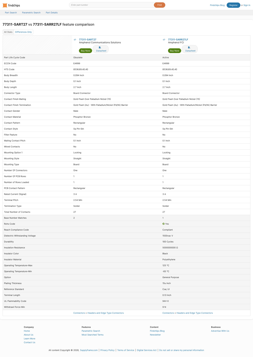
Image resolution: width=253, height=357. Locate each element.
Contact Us (29, 342)
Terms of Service (125, 350)
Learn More (29, 338)
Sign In (247, 5)
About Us (28, 334)
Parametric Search (91, 331)
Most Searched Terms (92, 334)
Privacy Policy (107, 350)
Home (27, 331)
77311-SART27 (87, 39)
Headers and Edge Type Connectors (105, 313)
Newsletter (155, 334)
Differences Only (23, 32)
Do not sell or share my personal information (181, 350)
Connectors (79, 313)
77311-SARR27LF (178, 39)
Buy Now (85, 50)
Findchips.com (11, 5)
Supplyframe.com (89, 350)
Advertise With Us (220, 331)
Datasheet (101, 50)
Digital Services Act (147, 350)
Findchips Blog (217, 5)
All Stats (8, 32)
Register (233, 5)
